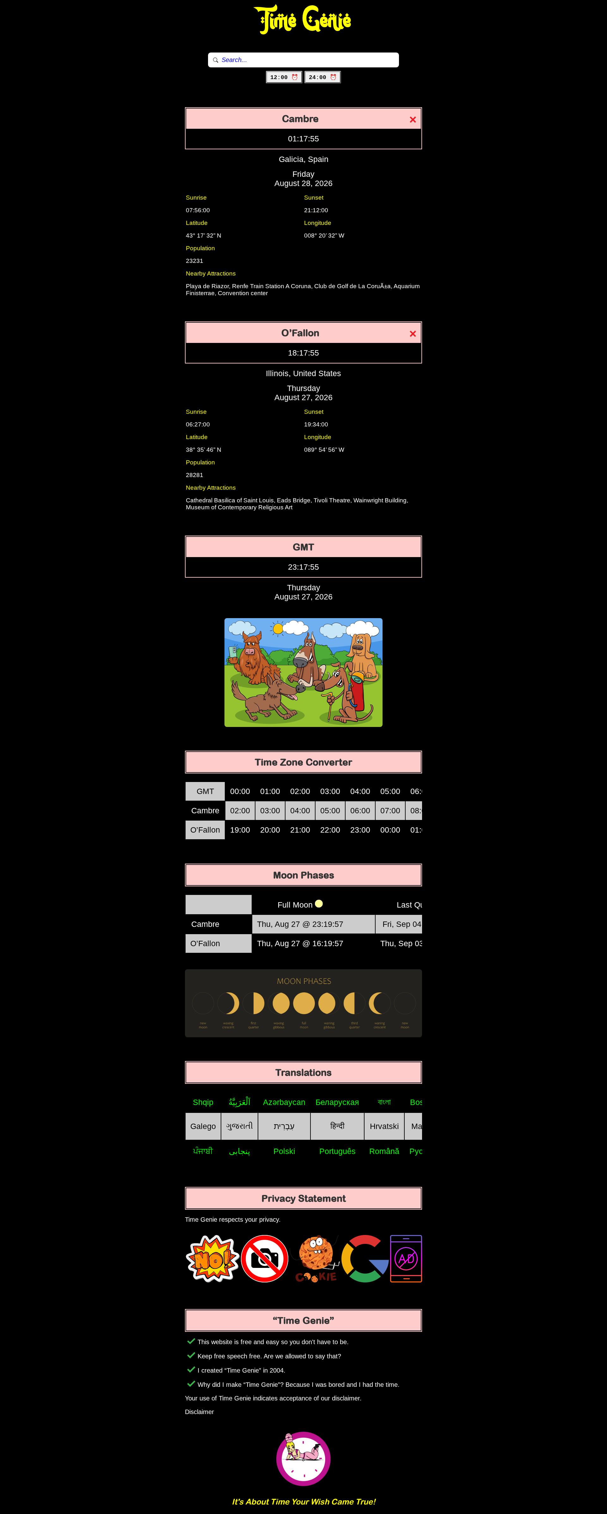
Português (337, 1151)
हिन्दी (337, 1125)
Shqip (203, 1102)
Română (384, 1151)
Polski (284, 1151)
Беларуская (337, 1102)
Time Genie (303, 20)
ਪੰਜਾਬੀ (203, 1151)
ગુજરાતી (239, 1125)
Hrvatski (384, 1126)
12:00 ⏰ (284, 77)
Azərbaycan (284, 1102)
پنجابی (239, 1151)
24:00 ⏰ (323, 77)
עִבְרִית (284, 1126)
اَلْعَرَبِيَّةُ (239, 1102)
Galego (203, 1126)
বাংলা (384, 1101)
